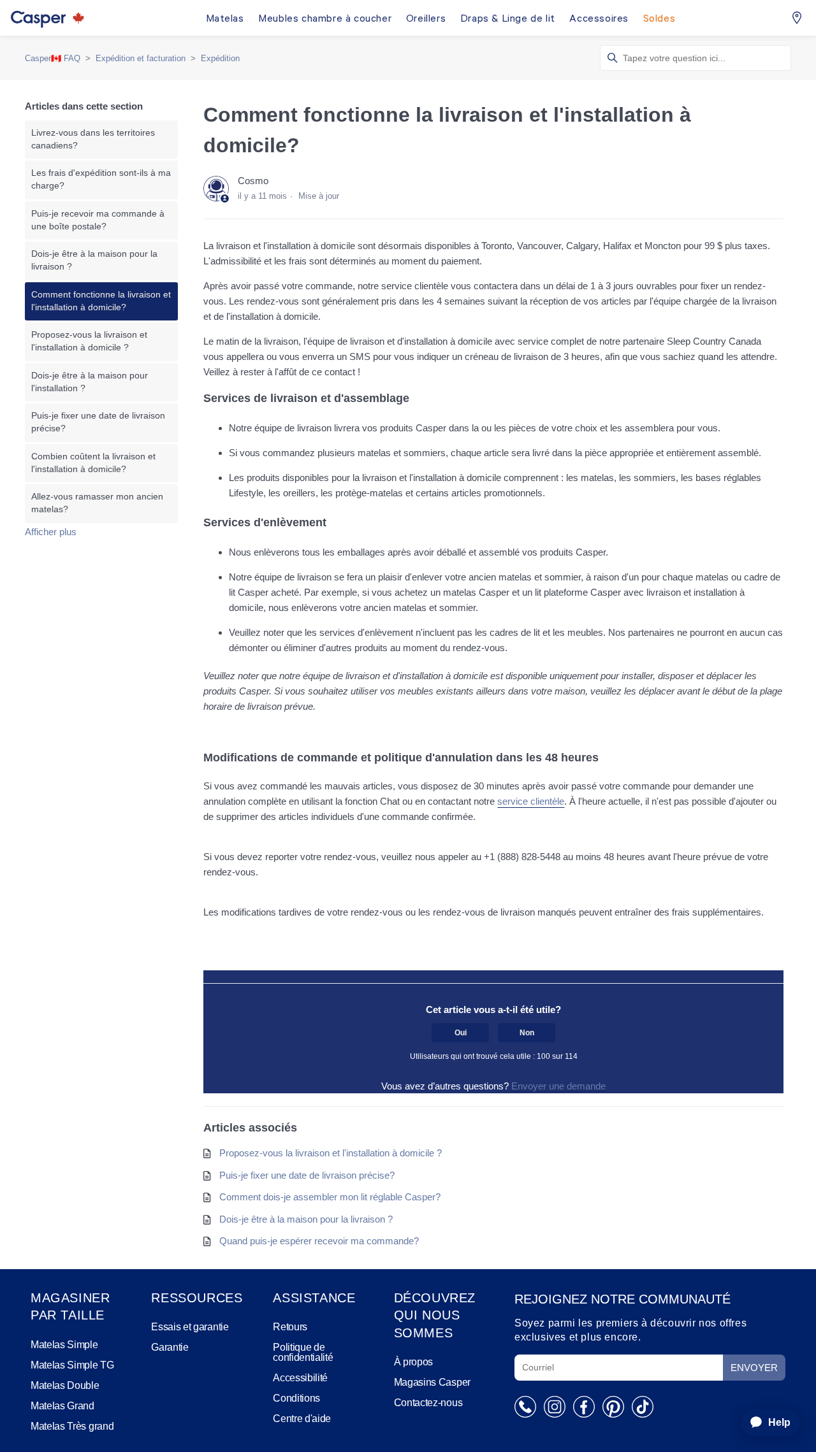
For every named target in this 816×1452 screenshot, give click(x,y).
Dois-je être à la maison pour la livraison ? (94, 260)
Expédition (220, 58)
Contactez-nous (428, 1403)
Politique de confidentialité (303, 1352)
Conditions (296, 1398)
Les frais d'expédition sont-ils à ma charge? (101, 179)
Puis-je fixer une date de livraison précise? (98, 422)
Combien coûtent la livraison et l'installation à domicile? (93, 463)
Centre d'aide (302, 1419)
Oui (461, 1032)
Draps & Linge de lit (507, 19)
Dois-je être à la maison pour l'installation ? (89, 382)
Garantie (169, 1347)
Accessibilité (300, 1378)
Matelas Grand (62, 1406)
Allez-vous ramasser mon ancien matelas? (97, 503)
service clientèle (530, 801)
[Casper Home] (51, 18)
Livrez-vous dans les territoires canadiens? (93, 139)
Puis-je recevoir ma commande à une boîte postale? (97, 220)
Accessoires (599, 19)
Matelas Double (65, 1386)
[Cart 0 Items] (797, 18)
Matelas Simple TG (72, 1365)
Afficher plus (50, 531)
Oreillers (426, 19)
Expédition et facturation (141, 58)
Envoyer (754, 1367)
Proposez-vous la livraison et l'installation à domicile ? (89, 341)
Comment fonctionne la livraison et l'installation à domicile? (101, 301)
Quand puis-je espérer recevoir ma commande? (319, 1240)
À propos (413, 1362)
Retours (290, 1327)
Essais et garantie (189, 1327)
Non (527, 1032)
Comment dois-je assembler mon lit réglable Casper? (330, 1196)
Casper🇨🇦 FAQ (52, 58)
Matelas (225, 19)
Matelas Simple (64, 1345)
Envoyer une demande (558, 1086)
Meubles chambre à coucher (324, 19)
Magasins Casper (432, 1382)
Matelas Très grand (72, 1426)
